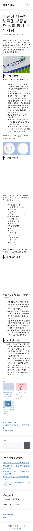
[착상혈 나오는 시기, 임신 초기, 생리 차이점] (21, 386)
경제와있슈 (8, 4)
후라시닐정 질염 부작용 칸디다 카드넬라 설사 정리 (8, 409)
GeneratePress (16, 528)
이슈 (4, 517)
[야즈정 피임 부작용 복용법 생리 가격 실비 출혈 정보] (8, 386)
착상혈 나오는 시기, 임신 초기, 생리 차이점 (21, 392)
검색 (4, 440)
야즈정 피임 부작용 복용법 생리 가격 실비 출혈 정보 (8, 392)
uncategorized (10, 422)
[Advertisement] (16, 176)
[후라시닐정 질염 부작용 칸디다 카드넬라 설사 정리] (8, 404)
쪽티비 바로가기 (11, 431)
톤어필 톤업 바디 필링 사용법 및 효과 (16, 463)
